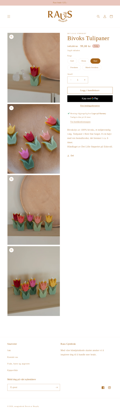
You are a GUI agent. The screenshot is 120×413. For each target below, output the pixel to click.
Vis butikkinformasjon (80, 122)
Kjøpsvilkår (12, 370)
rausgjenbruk (19, 406)
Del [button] (72, 156)
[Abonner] (56, 387)
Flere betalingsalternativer (90, 106)
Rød (95, 61)
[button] (9, 16)
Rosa (85, 62)
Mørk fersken (93, 68)
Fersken (75, 68)
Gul (73, 62)
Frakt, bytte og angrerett (18, 364)
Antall (70, 74)
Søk (9, 350)
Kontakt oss (12, 357)
